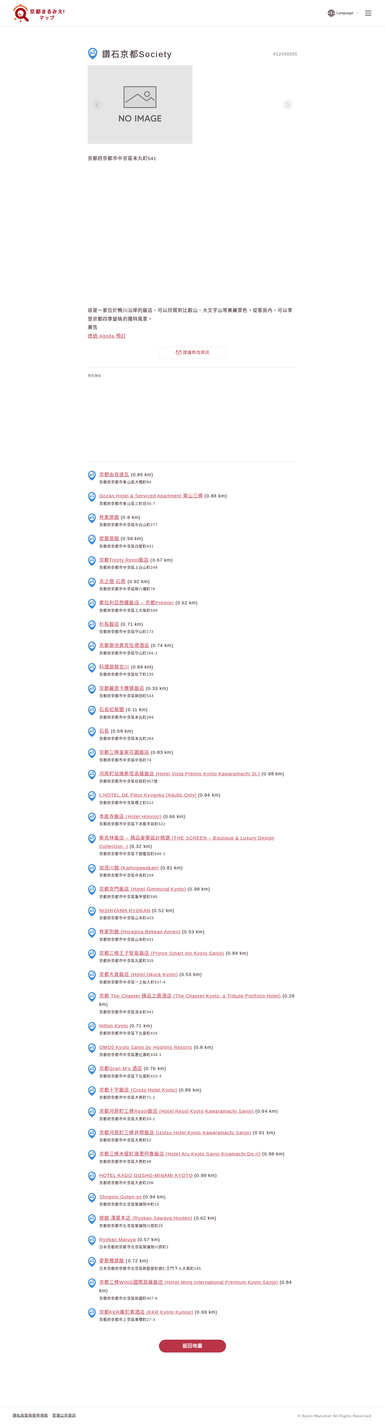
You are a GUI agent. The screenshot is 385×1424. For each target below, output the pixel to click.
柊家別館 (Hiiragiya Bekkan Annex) (139, 931)
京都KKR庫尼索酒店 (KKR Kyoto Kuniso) (146, 1312)
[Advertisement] (192, 419)
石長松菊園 (111, 709)
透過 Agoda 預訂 (107, 336)
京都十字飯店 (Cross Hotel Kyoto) (138, 1090)
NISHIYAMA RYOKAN (124, 910)
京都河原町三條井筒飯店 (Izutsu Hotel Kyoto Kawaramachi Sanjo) (175, 1132)
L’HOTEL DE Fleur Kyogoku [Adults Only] (147, 795)
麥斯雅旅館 (111, 1260)
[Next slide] (288, 104)
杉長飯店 (109, 624)
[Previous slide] (97, 104)
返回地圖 (192, 1346)
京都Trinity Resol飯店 (124, 560)
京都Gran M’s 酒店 (120, 1068)
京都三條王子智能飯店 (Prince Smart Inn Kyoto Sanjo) (161, 953)
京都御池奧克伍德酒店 (124, 645)
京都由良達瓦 (114, 474)
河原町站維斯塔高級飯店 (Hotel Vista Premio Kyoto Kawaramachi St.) (179, 773)
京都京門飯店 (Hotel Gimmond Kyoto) (142, 889)
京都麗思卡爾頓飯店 (121, 688)
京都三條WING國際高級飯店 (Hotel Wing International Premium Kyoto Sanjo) (188, 1282)
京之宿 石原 (112, 581)
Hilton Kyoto (113, 1025)
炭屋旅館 (109, 538)
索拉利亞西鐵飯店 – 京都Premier (136, 602)
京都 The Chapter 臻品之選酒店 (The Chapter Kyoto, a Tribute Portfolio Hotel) (190, 996)
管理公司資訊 (64, 1415)
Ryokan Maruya (117, 1239)
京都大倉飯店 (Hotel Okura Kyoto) (138, 974)
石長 (104, 731)
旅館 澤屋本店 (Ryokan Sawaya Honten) (145, 1218)
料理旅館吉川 (114, 667)
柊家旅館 (109, 517)
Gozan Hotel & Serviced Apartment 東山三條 (151, 496)
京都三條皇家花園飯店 (124, 752)
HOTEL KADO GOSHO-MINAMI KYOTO (146, 1175)
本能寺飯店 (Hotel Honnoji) (130, 816)
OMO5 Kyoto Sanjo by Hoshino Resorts (145, 1047)
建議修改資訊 (196, 352)
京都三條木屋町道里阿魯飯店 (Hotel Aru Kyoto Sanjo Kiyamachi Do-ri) (180, 1154)
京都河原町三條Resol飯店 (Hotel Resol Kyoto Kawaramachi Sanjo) (176, 1111)
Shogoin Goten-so (120, 1197)
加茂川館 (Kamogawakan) (129, 867)
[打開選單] (368, 13)
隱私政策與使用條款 (30, 1415)
